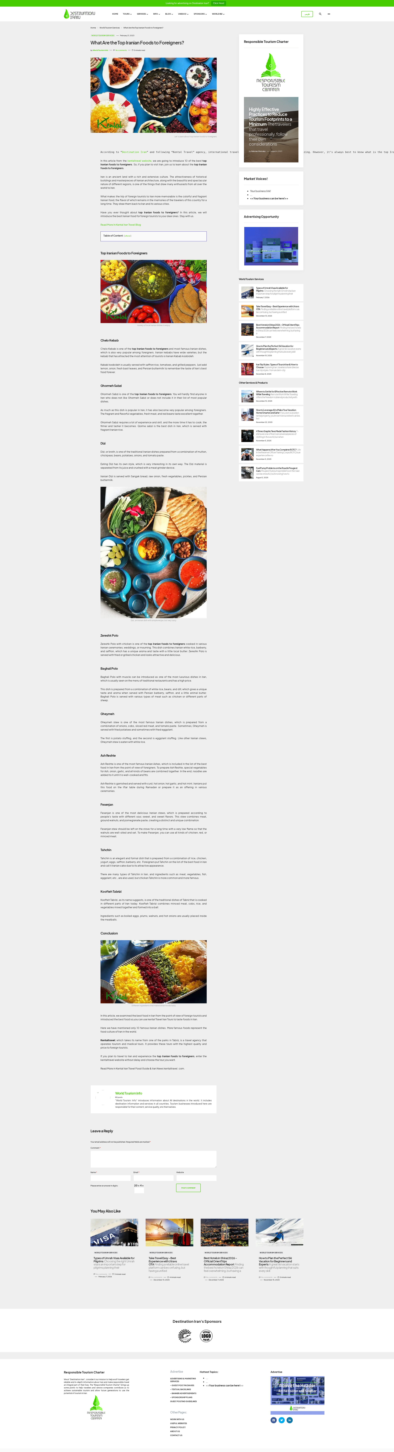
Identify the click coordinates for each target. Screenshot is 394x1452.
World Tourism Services (110, 28)
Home (93, 28)
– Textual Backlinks (180, 1389)
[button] (320, 14)
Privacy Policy (178, 1427)
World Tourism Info (128, 1093)
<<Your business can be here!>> (269, 198)
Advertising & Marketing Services (183, 1380)
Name (93, 1172)
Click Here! (218, 3)
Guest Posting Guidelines (183, 1401)
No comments (121, 50)
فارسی (307, 14)
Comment (95, 1148)
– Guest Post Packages (182, 1385)
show (127, 236)
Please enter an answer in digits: (104, 1186)
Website (180, 1172)
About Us (175, 1431)
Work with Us (177, 1419)
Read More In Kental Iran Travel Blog (121, 224)
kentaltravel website (139, 160)
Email (136, 1172)
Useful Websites (178, 1423)
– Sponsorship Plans (181, 1397)
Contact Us (176, 1435)
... (207, 1378)
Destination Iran (134, 152)
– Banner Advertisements (183, 1393)
